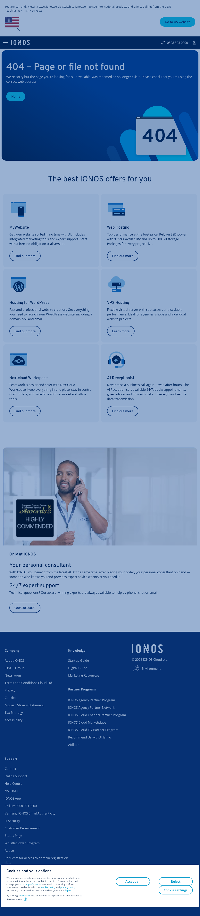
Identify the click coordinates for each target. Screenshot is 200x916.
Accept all (24, 895)
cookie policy (48, 887)
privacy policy (67, 887)
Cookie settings (176, 890)
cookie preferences (31, 884)
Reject (67, 890)
